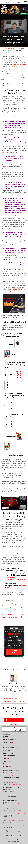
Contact (17, 841)
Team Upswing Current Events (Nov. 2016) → (15, 701)
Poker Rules (7, 742)
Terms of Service (11, 841)
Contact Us (7, 761)
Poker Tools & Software (12, 745)
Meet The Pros (8, 753)
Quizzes (5, 737)
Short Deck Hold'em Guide (9, 796)
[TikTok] (21, 835)
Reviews (6, 750)
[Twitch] (19, 835)
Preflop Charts (6, 789)
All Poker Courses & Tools (13, 748)
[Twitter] (11, 835)
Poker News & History (15, 670)
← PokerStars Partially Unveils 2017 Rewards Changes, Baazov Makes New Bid (12, 697)
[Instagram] (14, 835)
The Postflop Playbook (13, 773)
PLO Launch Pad (11, 775)
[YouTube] (16, 835)
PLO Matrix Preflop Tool (9, 827)
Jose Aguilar (6, 670)
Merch (5, 758)
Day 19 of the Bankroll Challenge (11, 49)
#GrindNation (9, 577)
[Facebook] (7, 835)
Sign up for (14, 729)
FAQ (4, 764)
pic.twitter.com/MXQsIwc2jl (14, 579)
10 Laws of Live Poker (8, 791)
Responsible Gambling (20, 839)
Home (2, 673)
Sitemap (12, 839)
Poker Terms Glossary (11, 739)
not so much (15, 66)
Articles (6, 734)
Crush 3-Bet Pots (7, 794)
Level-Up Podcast (9, 756)
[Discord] (9, 835)
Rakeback (6, 767)
